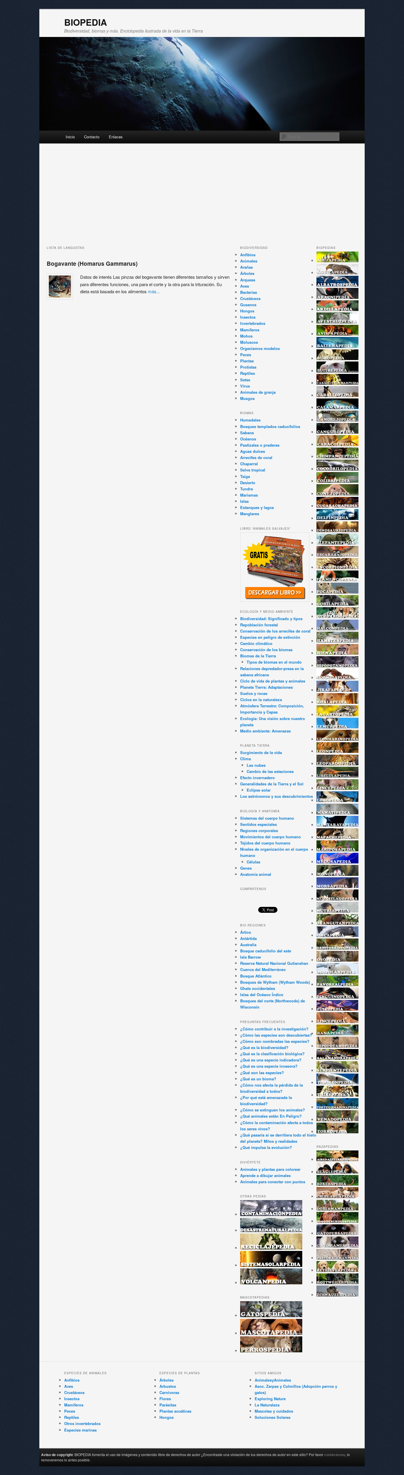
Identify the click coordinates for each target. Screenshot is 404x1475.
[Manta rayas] (337, 825)
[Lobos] (337, 800)
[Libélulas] (337, 776)
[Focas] (337, 592)
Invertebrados (252, 323)
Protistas (248, 367)
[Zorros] (337, 1131)
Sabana (247, 432)
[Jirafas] (337, 690)
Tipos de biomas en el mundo (274, 662)
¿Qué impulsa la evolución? (266, 1147)
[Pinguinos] (337, 997)
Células (253, 862)
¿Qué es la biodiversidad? (264, 1047)
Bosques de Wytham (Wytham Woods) (275, 982)
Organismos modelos (260, 348)
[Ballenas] (337, 346)
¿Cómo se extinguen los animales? (272, 1110)
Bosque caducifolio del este (265, 951)
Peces (245, 354)
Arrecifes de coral (256, 457)
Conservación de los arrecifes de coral (275, 631)
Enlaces (116, 137)
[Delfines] (337, 518)
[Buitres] (337, 371)
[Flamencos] (337, 579)
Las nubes (256, 765)
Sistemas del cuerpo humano (267, 818)
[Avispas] (337, 334)
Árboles (247, 273)
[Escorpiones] (337, 567)
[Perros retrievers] (337, 1270)
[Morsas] (337, 886)
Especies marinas (80, 1430)
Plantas (247, 361)
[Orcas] (337, 935)
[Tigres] (337, 1095)
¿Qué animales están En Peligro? (271, 1116)
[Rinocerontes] (337, 1046)
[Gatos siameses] (337, 1246)
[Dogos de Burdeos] (337, 1221)
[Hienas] (337, 653)
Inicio (70, 137)
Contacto (91, 137)
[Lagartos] (337, 714)
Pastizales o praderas (259, 445)
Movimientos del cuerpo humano (270, 836)
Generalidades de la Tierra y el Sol (271, 784)
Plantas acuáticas (175, 1411)
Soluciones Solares (272, 1417)
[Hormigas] (337, 677)
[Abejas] (337, 260)
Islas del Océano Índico (261, 994)
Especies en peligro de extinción (270, 637)
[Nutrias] (337, 911)
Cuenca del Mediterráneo (263, 969)
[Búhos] (337, 358)
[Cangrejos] (337, 420)
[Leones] (337, 751)
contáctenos (334, 1454)
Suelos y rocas (253, 693)
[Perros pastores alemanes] (337, 1258)
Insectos (248, 317)
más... (154, 291)
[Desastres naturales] (271, 1230)
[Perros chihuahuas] (337, 1196)
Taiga (245, 476)
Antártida (248, 938)
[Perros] (271, 1351)
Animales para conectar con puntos (272, 1181)
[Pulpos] (337, 1009)
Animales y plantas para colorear (270, 1169)
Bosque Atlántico (256, 976)
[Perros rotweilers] (337, 1282)
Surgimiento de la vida (261, 752)
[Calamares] (337, 407)
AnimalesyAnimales (273, 1380)
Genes (246, 868)
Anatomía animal (255, 874)
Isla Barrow (250, 957)
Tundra (246, 489)
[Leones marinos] (337, 739)
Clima (245, 758)
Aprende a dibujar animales (265, 1175)
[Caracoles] (337, 444)
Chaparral (249, 463)
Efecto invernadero (257, 777)
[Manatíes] (337, 813)
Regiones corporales (259, 830)
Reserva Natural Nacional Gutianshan (274, 963)
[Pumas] (337, 1021)
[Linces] (337, 788)
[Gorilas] (337, 604)
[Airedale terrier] (337, 1159)
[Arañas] (337, 297)
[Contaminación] (271, 1214)
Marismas (249, 495)
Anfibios (248, 254)
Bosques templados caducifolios (270, 426)
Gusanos (248, 304)
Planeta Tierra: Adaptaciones (266, 687)
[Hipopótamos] (337, 665)
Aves (244, 286)
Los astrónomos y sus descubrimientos (276, 796)
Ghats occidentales (257, 988)
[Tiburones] (337, 1082)
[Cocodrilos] (337, 469)
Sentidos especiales (258, 824)
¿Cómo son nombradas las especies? (274, 1041)
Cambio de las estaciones (270, 771)
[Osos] (337, 960)
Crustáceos (250, 298)
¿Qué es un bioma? (258, 1079)
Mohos (246, 336)
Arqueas (247, 280)
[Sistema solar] (271, 1265)
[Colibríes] (337, 481)
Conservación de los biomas (266, 649)
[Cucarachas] (337, 506)
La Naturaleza (267, 1405)
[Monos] (337, 874)
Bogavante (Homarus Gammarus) (92, 264)
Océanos (248, 439)
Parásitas (167, 1405)
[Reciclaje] (271, 1248)
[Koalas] (337, 702)
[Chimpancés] (337, 456)
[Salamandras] (337, 1058)
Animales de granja (258, 392)
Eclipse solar (259, 790)
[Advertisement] (202, 198)
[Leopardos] (337, 763)
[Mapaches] (337, 837)
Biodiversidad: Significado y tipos (271, 618)
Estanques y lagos (257, 507)
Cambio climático (256, 643)
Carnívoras (169, 1392)
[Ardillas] (337, 309)
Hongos (247, 311)
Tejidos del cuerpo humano (265, 843)
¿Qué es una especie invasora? (269, 1066)
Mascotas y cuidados (274, 1411)
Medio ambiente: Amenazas (265, 731)
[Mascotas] (271, 1333)
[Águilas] (337, 272)
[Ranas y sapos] (337, 1033)
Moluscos (249, 342)
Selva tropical (252, 470)
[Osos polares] (337, 972)
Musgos (247, 398)
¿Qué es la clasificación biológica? (272, 1053)
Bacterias (248, 292)
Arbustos (167, 1386)
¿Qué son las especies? (262, 1072)
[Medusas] (337, 862)
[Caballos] (337, 395)
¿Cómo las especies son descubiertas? (276, 1035)
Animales (248, 261)
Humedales (250, 420)
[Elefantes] (337, 543)
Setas (245, 379)
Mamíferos (249, 330)
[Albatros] (337, 285)
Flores (165, 1398)
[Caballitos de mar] (337, 383)
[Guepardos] (337, 616)
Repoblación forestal (259, 625)
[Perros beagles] (337, 1172)
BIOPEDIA (85, 22)
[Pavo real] (337, 984)
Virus (245, 386)
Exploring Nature (270, 1398)
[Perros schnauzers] (337, 1295)
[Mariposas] (337, 849)
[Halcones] (337, 628)
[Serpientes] (337, 1070)
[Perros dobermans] (337, 1209)
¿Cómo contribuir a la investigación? (274, 1029)
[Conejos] (337, 494)
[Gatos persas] (337, 1233)
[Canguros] (337, 432)
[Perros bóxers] (337, 1184)
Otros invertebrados (82, 1423)
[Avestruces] (337, 322)
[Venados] (337, 1119)
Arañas (246, 267)
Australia (248, 944)
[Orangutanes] (337, 923)
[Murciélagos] (337, 899)
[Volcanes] (271, 1283)
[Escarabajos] (337, 555)
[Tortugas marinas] (337, 1107)
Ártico (245, 932)
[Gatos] (271, 1315)
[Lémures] (337, 727)
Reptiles (247, 373)
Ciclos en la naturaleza (261, 699)
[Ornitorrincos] (337, 948)
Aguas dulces (252, 451)
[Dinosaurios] (337, 530)
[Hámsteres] (337, 641)
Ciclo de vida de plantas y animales (272, 681)
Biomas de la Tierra (258, 656)
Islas (244, 501)
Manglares (249, 513)
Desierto (247, 482)
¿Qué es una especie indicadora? (270, 1060)
